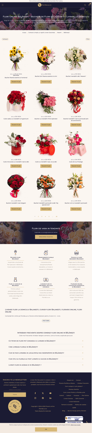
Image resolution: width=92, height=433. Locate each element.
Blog (63, 410)
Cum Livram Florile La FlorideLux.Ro (74, 392)
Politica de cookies (81, 404)
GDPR (74, 407)
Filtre (87, 39)
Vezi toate (46, 320)
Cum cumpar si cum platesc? (74, 386)
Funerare (77, 395)
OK (46, 429)
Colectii (61, 395)
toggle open (3, 5)
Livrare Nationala (74, 401)
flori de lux (44, 5)
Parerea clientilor (74, 389)
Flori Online (85, 395)
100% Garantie (79, 398)
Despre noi (70, 380)
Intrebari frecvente (83, 383)
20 (56, 216)
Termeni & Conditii (67, 404)
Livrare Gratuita (68, 398)
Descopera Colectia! (46, 237)
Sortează (5, 39)
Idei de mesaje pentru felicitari (77, 410)
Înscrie (15, 394)
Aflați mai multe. (75, 425)
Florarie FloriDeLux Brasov (67, 383)
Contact (78, 380)
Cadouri (69, 395)
